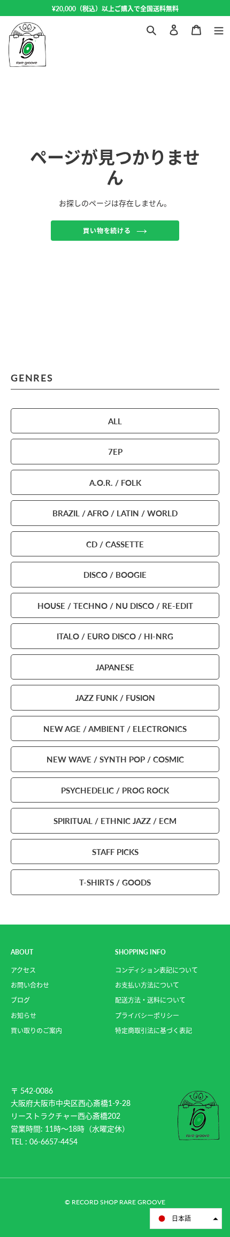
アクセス (23, 970)
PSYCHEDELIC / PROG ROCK (115, 790)
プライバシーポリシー (147, 1015)
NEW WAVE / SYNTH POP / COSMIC (115, 759)
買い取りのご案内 (36, 1030)
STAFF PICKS (115, 851)
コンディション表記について (156, 970)
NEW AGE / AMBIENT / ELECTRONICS (115, 728)
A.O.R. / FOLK (115, 482)
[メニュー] (219, 28)
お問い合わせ (30, 985)
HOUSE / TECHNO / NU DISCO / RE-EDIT (115, 605)
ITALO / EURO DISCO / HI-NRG (115, 636)
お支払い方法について (147, 985)
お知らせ (23, 1015)
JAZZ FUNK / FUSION (115, 697)
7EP (115, 451)
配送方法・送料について (150, 1000)
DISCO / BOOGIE (115, 574)
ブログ (20, 1000)
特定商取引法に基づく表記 (153, 1030)
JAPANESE (115, 667)
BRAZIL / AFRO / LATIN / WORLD (115, 512)
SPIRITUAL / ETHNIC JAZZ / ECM (115, 820)
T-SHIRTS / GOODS (115, 882)
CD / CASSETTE (115, 543)
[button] (186, 1218)
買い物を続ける (107, 230)
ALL (115, 420)
